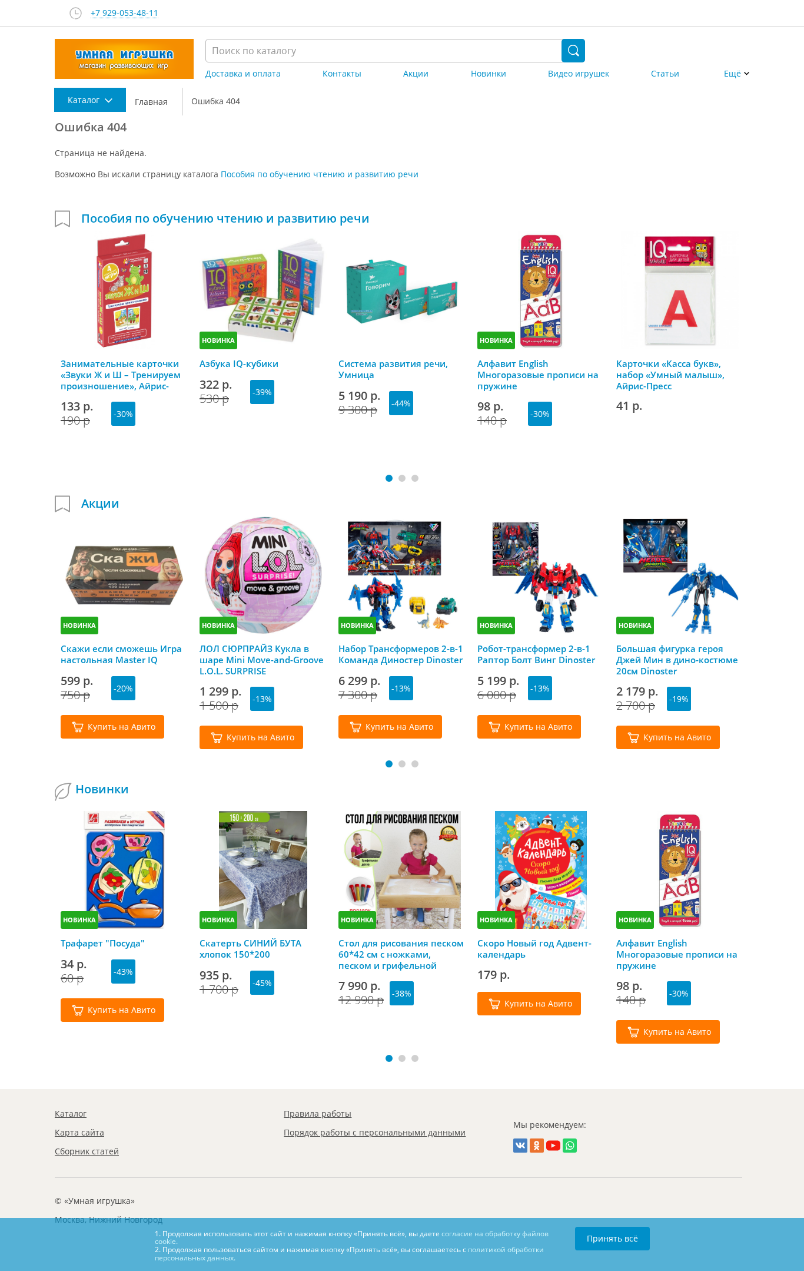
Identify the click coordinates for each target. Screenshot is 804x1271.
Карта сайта (79, 1132)
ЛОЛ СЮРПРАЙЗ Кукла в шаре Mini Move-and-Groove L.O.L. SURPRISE (262, 659)
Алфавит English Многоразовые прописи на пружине (538, 374)
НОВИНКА (218, 340)
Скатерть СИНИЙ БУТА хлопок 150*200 (250, 949)
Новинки (488, 73)
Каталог (71, 1113)
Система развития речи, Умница (393, 369)
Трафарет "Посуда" (103, 943)
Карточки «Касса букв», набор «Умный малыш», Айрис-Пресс (670, 374)
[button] (389, 478)
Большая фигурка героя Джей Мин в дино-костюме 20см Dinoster (677, 659)
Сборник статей (87, 1151)
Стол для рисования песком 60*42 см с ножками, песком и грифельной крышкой (401, 954)
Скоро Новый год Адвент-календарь (534, 949)
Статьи (665, 73)
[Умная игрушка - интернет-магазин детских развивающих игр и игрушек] (124, 59)
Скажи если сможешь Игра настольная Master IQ (121, 654)
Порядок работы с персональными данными (375, 1132)
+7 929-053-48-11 (124, 13)
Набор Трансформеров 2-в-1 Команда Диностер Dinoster (400, 654)
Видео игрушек (578, 73)
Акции (415, 73)
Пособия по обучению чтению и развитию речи (319, 174)
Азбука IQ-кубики (239, 363)
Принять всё (612, 1238)
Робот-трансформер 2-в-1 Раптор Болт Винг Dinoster (536, 654)
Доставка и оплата (243, 73)
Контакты (342, 73)
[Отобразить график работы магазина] (75, 13)
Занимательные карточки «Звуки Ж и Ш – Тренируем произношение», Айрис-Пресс (121, 374)
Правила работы (317, 1113)
